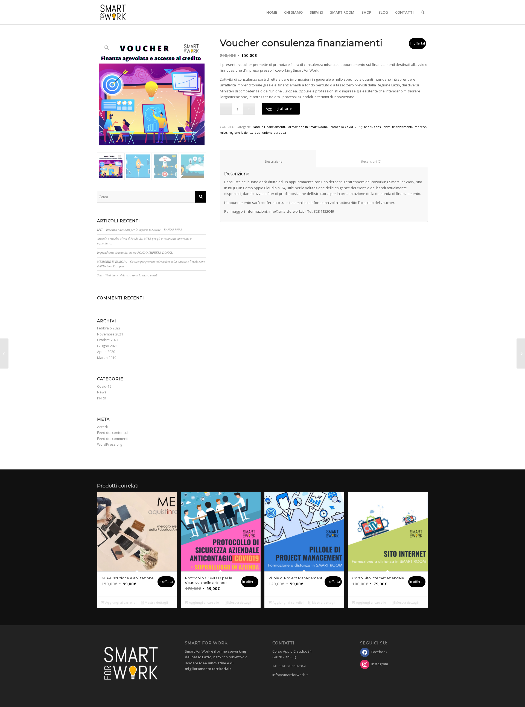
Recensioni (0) (368, 161)
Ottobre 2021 (107, 339)
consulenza (382, 127)
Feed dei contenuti (112, 432)
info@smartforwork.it (290, 674)
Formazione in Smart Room (307, 127)
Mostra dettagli (156, 602)
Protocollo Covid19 (342, 127)
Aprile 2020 (106, 351)
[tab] (268, 158)
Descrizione (268, 161)
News (101, 392)
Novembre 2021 (110, 334)
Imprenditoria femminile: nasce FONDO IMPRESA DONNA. (135, 252)
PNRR (101, 398)
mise (223, 132)
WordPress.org (109, 444)
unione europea (274, 132)
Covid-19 (104, 386)
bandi (368, 127)
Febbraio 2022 (108, 328)
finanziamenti (402, 127)
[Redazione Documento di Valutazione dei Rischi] (521, 353)
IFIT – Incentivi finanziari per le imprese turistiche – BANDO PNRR (139, 229)
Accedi (102, 426)
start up (255, 132)
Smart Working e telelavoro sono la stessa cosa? (127, 275)
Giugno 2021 (107, 345)
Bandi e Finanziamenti (268, 127)
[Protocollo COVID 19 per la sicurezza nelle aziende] (4, 353)
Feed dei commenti (112, 438)
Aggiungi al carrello (281, 108)
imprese (420, 127)
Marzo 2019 (106, 357)
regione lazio (238, 132)
